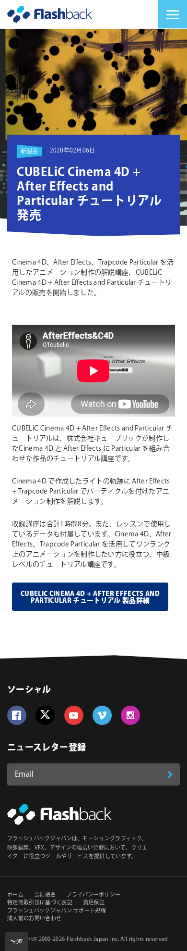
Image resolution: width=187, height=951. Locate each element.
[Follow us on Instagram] (130, 715)
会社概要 (45, 895)
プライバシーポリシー (93, 895)
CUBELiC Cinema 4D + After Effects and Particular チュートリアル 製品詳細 (90, 597)
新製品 (29, 151)
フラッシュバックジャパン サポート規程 (56, 911)
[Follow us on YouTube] (73, 715)
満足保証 (94, 903)
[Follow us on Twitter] (45, 715)
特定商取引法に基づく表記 (39, 903)
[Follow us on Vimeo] (102, 715)
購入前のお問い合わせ (34, 919)
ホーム (15, 895)
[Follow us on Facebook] (16, 715)
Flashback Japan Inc (92, 939)
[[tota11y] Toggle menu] (16, 941)
